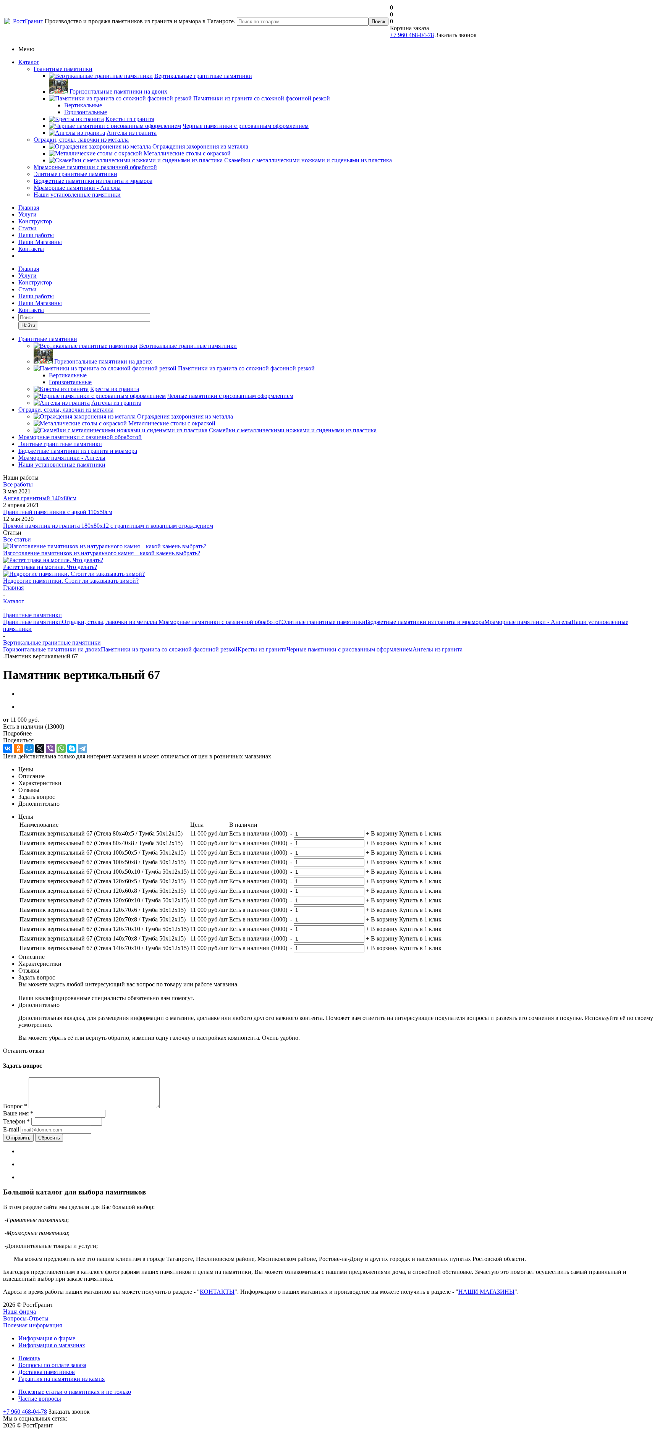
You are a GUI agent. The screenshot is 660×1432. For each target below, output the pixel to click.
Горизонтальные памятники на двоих (52, 649)
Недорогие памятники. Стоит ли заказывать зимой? (71, 580)
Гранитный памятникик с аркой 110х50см (57, 512)
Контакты (31, 249)
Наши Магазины (40, 242)
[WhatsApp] (61, 748)
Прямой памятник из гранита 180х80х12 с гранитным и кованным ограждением (108, 525)
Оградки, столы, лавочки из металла (81, 139)
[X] (39, 748)
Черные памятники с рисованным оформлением (349, 649)
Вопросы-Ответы (26, 1318)
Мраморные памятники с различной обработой (95, 167)
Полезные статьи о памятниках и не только (74, 1391)
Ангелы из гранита (437, 649)
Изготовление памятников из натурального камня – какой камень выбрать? (101, 553)
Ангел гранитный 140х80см (39, 498)
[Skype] (71, 748)
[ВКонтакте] (7, 748)
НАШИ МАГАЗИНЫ (486, 1291)
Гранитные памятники (63, 69)
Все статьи (17, 539)
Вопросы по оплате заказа (52, 1365)
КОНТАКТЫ (217, 1291)
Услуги (27, 214)
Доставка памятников (46, 1372)
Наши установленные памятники (77, 194)
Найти (28, 325)
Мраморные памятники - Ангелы (77, 187)
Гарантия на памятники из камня (61, 1378)
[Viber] (50, 748)
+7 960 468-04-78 (412, 35)
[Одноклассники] (18, 748)
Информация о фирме (46, 1338)
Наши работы (36, 235)
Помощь (29, 1358)
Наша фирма (19, 1311)
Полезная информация (32, 1325)
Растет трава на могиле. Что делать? (50, 567)
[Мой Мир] (29, 748)
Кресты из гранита (262, 649)
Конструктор (35, 221)
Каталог (28, 62)
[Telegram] (82, 748)
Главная (28, 207)
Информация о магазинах (51, 1345)
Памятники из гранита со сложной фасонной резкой (169, 649)
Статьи (27, 228)
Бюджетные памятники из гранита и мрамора (93, 181)
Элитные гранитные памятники (75, 174)
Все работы (18, 484)
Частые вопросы (39, 1398)
